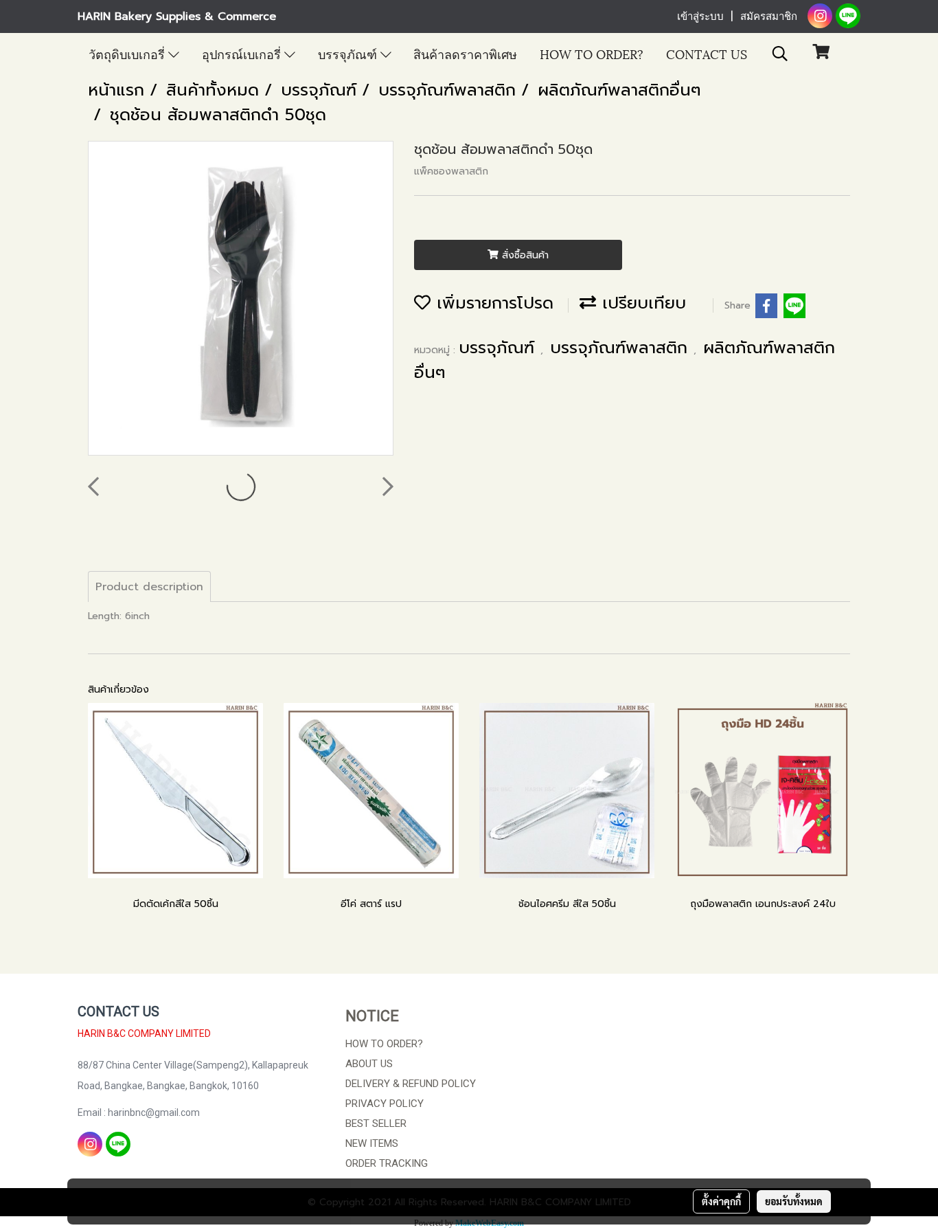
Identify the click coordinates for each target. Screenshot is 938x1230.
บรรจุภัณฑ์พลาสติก (622, 347)
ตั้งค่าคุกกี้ (721, 1201)
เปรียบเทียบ (641, 303)
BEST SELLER (376, 1123)
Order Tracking (386, 1163)
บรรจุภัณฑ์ (349, 53)
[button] (780, 54)
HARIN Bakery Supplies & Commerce (177, 16)
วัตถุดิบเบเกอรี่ (128, 53)
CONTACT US (706, 53)
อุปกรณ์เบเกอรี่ (243, 53)
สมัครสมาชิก (768, 16)
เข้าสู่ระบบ (700, 16)
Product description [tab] (149, 587)
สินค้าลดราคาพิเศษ (465, 53)
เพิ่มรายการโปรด (492, 303)
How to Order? (591, 53)
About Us (369, 1064)
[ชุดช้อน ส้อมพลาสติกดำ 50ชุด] (241, 299)
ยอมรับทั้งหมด (794, 1201)
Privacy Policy (384, 1103)
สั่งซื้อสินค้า (524, 255)
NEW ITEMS (371, 1143)
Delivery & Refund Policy (410, 1083)
